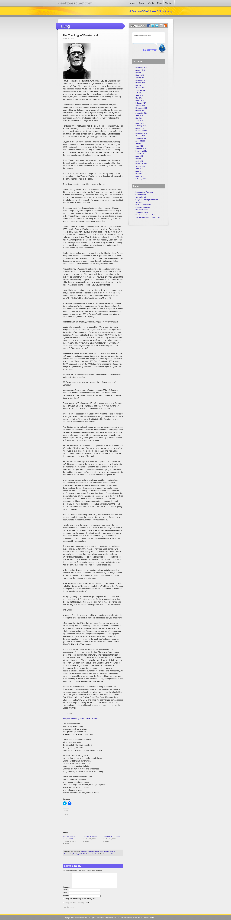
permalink (110, 854)
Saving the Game (141, 212)
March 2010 (139, 176)
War (92, 854)
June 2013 (139, 116)
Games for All (140, 197)
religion (112, 851)
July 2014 (138, 93)
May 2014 (138, 98)
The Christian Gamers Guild (145, 215)
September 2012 (141, 138)
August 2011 (139, 153)
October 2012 (140, 136)
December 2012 (141, 131)
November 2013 (141, 108)
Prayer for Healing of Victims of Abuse (80, 718)
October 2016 (140, 83)
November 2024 (141, 68)
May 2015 (138, 85)
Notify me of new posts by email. (77, 903)
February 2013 (140, 126)
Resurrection (68, 854)
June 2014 (139, 95)
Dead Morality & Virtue (111, 836)
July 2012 (138, 143)
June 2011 (139, 156)
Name (65, 890)
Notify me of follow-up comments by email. (81, 899)
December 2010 (141, 164)
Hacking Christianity (143, 205)
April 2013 (139, 121)
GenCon (138, 202)
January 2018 (140, 70)
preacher (106, 851)
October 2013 (140, 111)
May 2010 (138, 174)
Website (66, 896)
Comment (67, 887)
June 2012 (139, 146)
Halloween (91, 851)
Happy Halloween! (90, 836)
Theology (76, 854)
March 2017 (139, 75)
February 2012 (140, 148)
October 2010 (140, 166)
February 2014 (140, 103)
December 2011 (141, 151)
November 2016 (141, 80)
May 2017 (138, 73)
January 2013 (140, 128)
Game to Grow (140, 195)
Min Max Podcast (141, 210)
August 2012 (140, 141)
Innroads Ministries (142, 207)
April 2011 (139, 161)
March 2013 (139, 123)
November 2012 (141, 133)
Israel (97, 851)
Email (65, 893)
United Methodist (85, 854)
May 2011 (138, 159)
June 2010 (139, 171)
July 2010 (138, 169)
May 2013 (138, 118)
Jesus (101, 851)
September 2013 (141, 113)
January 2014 (140, 105)
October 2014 (140, 88)
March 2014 (139, 100)
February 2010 (140, 179)
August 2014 (140, 90)
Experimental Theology (144, 192)
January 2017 (140, 78)
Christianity (83, 851)
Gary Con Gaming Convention (146, 200)
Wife (95, 854)
